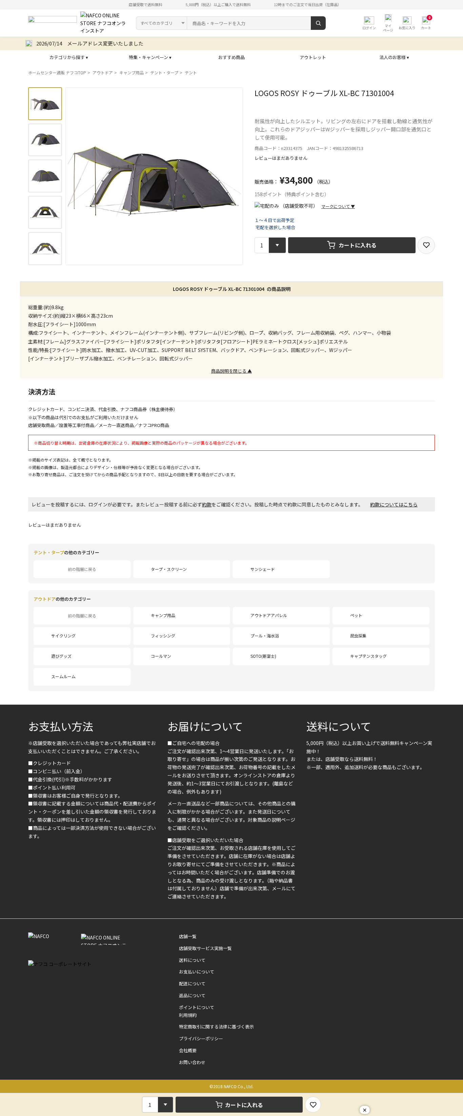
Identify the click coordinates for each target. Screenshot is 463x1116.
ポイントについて (196, 1007)
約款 (207, 504)
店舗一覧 (188, 936)
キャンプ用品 (131, 72)
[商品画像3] (45, 176)
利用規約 (188, 1015)
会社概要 (188, 1050)
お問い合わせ (192, 1062)
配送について (192, 983)
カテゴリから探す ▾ (68, 57)
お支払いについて (196, 971)
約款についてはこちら (394, 504)
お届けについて (205, 726)
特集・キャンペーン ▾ (150, 57)
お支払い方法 (60, 726)
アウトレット (313, 57)
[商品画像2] (45, 140)
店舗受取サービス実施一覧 (205, 948)
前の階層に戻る (82, 569)
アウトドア (103, 72)
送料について (338, 726)
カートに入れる (358, 245)
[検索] (318, 23)
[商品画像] (45, 103)
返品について (192, 995)
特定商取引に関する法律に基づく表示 (216, 1026)
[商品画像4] (45, 212)
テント (191, 72)
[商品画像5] (45, 248)
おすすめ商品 (231, 57)
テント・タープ (164, 72)
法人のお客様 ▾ (394, 57)
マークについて (338, 206)
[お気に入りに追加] (426, 245)
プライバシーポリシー (201, 1038)
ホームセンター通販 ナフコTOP (57, 72)
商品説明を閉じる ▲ (231, 371)
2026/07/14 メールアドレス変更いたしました (89, 43)
